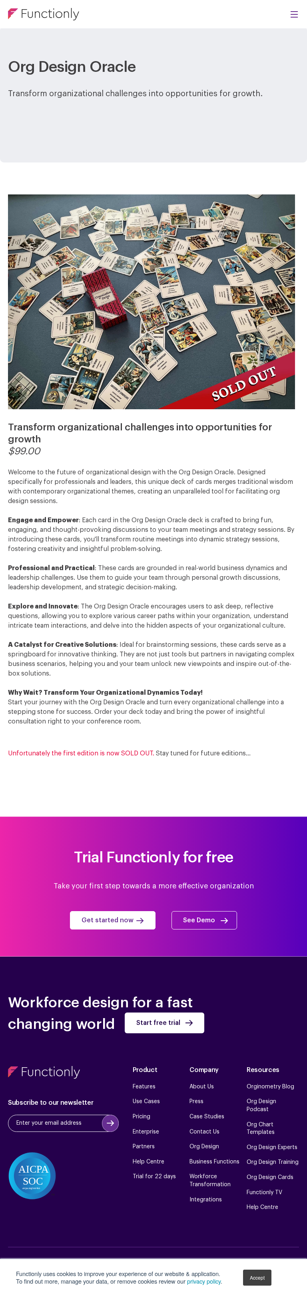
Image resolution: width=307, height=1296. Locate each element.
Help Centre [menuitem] (148, 1162)
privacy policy (204, 1281)
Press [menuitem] (196, 1101)
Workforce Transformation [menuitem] (210, 1180)
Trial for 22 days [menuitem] (154, 1176)
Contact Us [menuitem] (204, 1132)
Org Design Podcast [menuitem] (261, 1105)
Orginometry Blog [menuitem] (270, 1087)
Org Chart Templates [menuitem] (261, 1128)
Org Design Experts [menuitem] (272, 1147)
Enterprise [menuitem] (146, 1132)
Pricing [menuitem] (141, 1117)
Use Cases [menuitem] (146, 1101)
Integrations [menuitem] (205, 1200)
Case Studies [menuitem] (206, 1117)
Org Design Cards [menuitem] (270, 1177)
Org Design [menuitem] (204, 1146)
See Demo (199, 921)
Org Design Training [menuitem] (273, 1162)
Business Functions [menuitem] (214, 1162)
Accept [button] (257, 1277)
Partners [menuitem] (144, 1146)
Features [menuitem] (144, 1087)
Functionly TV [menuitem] (264, 1192)
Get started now (108, 921)
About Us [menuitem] (201, 1087)
